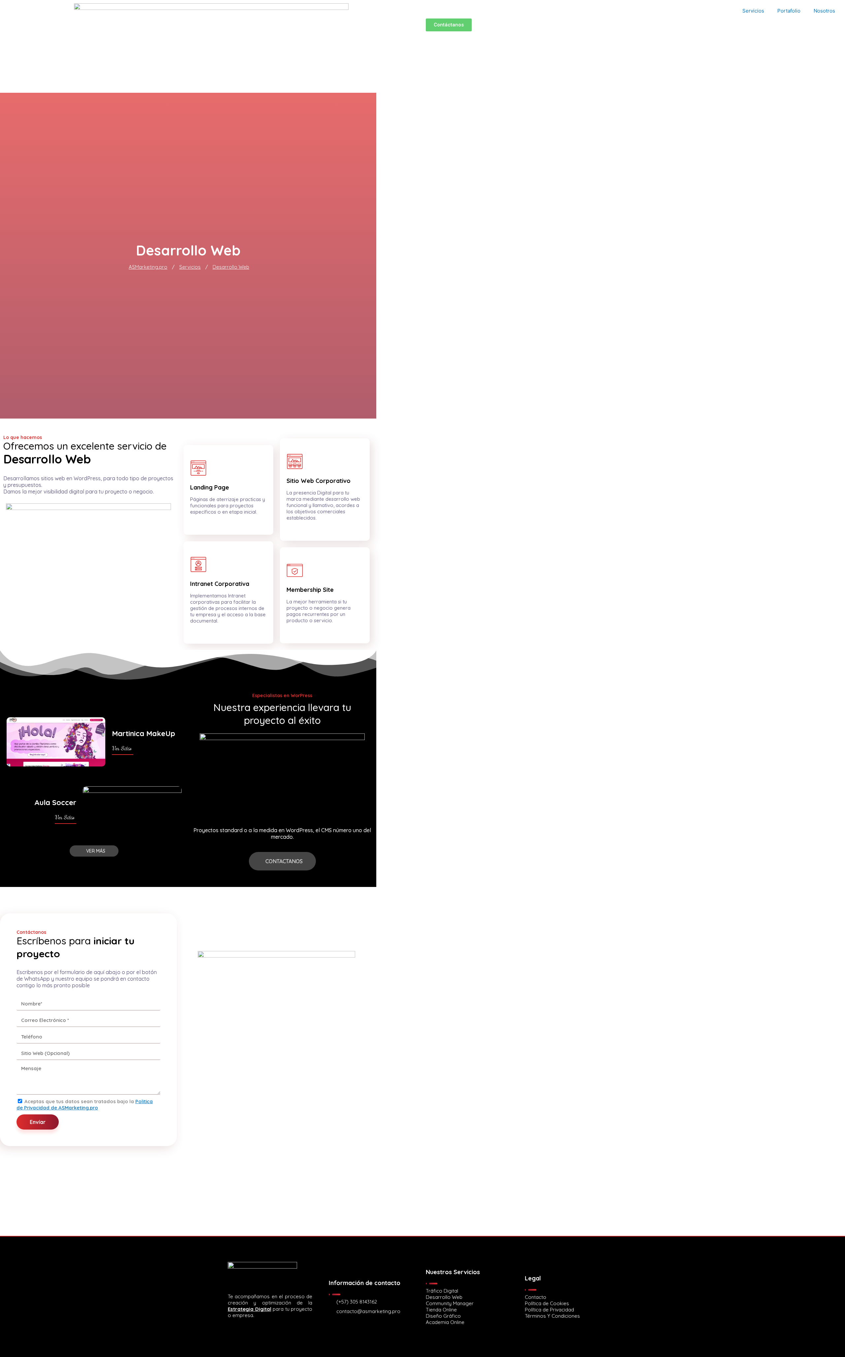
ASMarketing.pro (148, 267)
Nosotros (824, 11)
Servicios (753, 11)
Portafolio (788, 11)
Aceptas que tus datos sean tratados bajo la (85, 1104)
